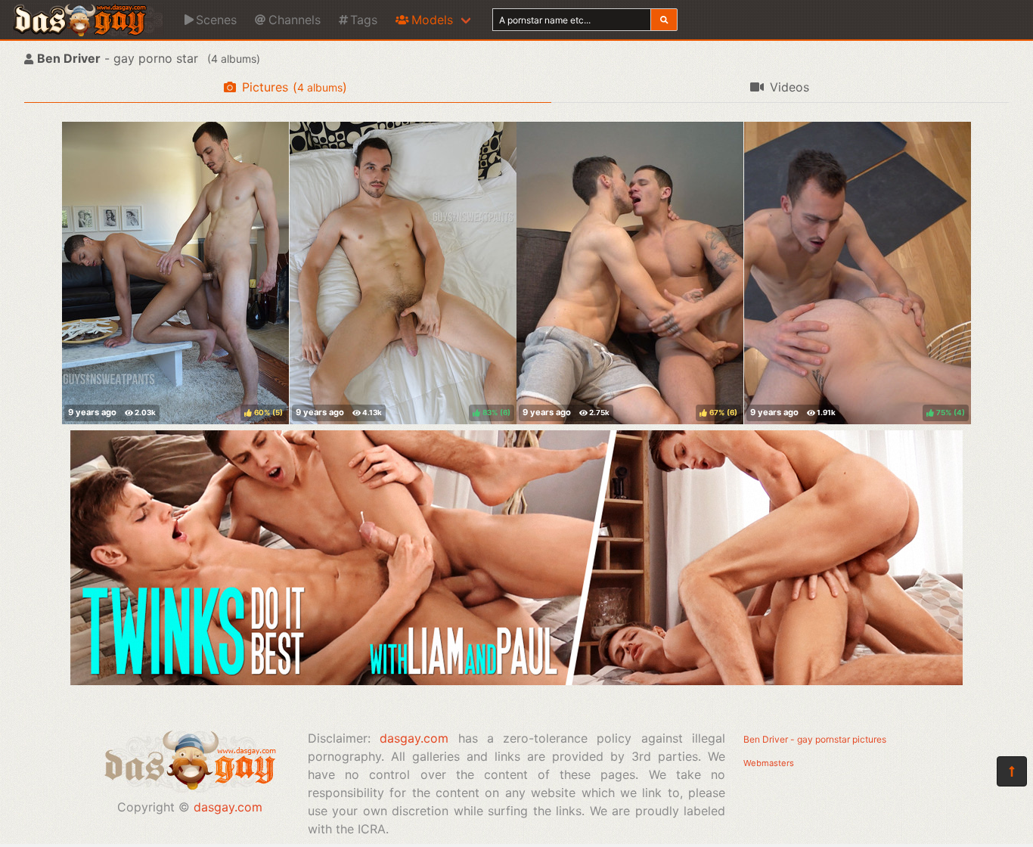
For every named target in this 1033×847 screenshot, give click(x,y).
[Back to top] (1012, 771)
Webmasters (768, 763)
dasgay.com (228, 806)
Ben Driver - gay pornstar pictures (814, 739)
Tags (363, 19)
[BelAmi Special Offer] (516, 680)
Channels (294, 19)
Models (432, 19)
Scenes (216, 19)
